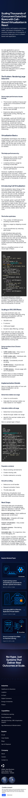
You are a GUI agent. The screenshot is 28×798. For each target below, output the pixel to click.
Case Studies (5, 738)
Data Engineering (6, 717)
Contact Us (4, 760)
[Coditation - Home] (2, 765)
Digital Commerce (6, 698)
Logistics (3, 692)
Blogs (3, 741)
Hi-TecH (3, 695)
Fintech (3, 704)
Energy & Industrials (7, 701)
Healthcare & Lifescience (8, 689)
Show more (9, 795)
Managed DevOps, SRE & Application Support (11, 721)
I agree (3, 795)
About (3, 753)
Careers (3, 757)
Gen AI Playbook (6, 744)
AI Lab (3, 735)
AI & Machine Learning (7, 714)
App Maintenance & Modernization (11, 725)
